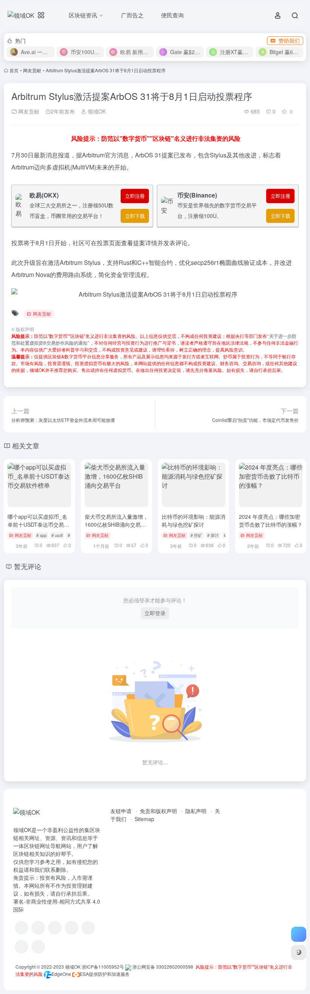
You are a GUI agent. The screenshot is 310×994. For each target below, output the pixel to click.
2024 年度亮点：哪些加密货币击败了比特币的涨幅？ (270, 520)
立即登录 (155, 613)
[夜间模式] (298, 952)
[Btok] (55, 928)
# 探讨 (213, 535)
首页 (14, 70)
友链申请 (121, 811)
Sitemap (144, 819)
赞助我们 (289, 40)
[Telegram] (71, 928)
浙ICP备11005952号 (103, 966)
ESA (84, 974)
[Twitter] (88, 928)
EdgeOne (61, 974)
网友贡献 (32, 70)
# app (41, 535)
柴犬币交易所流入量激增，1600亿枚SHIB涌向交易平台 (116, 524)
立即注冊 (135, 195)
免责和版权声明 (158, 811)
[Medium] (21, 947)
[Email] (38, 947)
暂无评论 (27, 566)
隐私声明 (195, 811)
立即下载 (135, 215)
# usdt (57, 535)
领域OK (96, 111)
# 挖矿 (196, 535)
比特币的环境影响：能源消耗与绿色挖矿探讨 (193, 520)
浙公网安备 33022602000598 (162, 966)
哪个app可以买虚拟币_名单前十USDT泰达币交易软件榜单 (38, 524)
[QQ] (38, 928)
